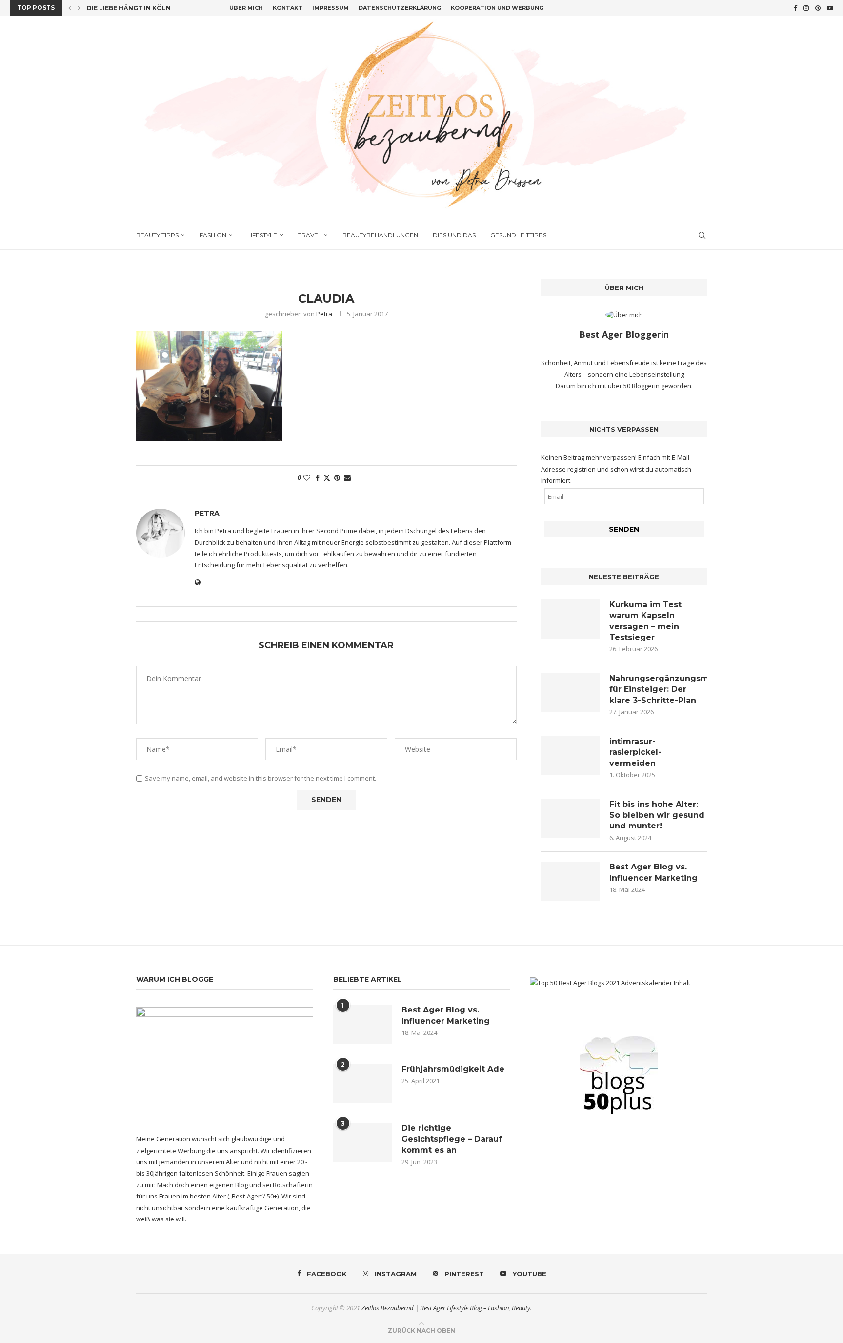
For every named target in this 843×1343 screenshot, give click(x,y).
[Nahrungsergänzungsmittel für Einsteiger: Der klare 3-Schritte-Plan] (570, 692)
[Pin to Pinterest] (337, 477)
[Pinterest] (818, 8)
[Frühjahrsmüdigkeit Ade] (362, 1083)
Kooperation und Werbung (497, 7)
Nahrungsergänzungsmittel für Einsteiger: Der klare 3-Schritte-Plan (658, 689)
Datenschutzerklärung (400, 7)
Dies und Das (454, 235)
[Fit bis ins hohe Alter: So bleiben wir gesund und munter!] (570, 818)
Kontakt (287, 7)
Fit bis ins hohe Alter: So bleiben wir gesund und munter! (656, 815)
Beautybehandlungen (380, 235)
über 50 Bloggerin (634, 385)
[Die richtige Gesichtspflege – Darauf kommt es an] (362, 1142)
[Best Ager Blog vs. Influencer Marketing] (570, 881)
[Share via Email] (347, 477)
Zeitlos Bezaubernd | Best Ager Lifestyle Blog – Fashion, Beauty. (446, 1307)
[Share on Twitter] (326, 477)
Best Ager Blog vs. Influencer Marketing (653, 872)
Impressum (330, 7)
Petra (324, 314)
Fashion (213, 235)
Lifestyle (262, 235)
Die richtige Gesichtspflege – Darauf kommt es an (451, 1139)
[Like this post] (306, 477)
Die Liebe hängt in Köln (129, 8)
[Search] (702, 235)
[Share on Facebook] (318, 477)
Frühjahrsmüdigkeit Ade (452, 1069)
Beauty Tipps (157, 235)
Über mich (246, 7)
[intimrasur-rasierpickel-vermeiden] (570, 755)
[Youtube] (830, 8)
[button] (70, 8)
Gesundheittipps (518, 235)
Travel (309, 235)
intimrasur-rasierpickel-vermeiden (635, 752)
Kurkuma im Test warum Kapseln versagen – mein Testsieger (645, 621)
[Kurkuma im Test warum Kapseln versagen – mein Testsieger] (570, 619)
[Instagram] (806, 8)
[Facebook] (795, 8)
